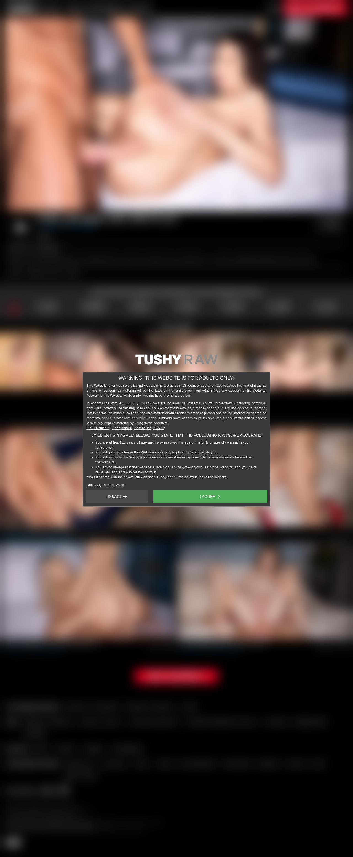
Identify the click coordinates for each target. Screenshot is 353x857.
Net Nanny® (122, 428)
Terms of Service (168, 467)
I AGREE (207, 496)
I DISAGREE (116, 496)
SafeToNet (142, 428)
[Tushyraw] (176, 361)
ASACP (159, 428)
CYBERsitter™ (98, 428)
